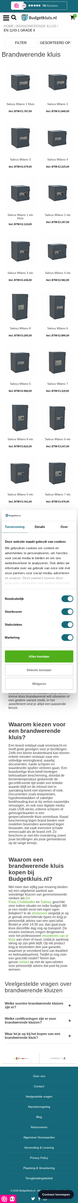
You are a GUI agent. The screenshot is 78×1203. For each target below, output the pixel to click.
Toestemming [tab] (15, 526)
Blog (39, 1117)
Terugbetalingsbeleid (39, 1178)
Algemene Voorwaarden (39, 1137)
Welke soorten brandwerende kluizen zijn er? (34, 1005)
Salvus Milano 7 (57, 383)
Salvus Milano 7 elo (58, 494)
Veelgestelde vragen (39, 1096)
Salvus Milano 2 (57, 104)
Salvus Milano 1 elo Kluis (20, 216)
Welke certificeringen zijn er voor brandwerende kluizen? (30, 1020)
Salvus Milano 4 (57, 159)
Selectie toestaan (39, 670)
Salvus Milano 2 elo (58, 215)
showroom (39, 913)
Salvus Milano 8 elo (20, 439)
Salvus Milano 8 (20, 328)
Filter (21, 43)
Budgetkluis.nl (27, 1190)
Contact (39, 1086)
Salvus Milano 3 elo (20, 272)
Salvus (46, 902)
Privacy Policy (39, 1157)
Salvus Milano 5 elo (20, 494)
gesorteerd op (55, 43)
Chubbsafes (26, 902)
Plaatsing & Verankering (39, 1168)
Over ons (39, 1076)
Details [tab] (40, 526)
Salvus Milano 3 (20, 159)
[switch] (67, 611)
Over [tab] (64, 526)
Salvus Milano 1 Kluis (20, 104)
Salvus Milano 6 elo (58, 439)
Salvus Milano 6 (57, 328)
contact (24, 962)
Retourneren (39, 1127)
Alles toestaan (39, 656)
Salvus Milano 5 (20, 383)
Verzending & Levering (39, 1147)
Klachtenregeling (39, 1106)
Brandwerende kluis (36, 26)
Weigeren (39, 683)
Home (9, 26)
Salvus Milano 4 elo (58, 272)
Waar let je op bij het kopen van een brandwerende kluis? (32, 1035)
